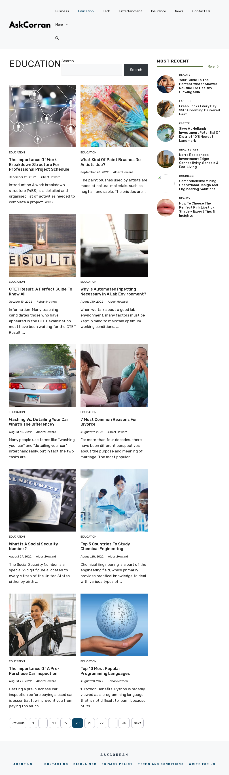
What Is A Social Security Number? (33, 546)
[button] (57, 38)
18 (54, 723)
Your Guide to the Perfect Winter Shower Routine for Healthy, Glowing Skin (198, 86)
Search (67, 61)
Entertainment (130, 11)
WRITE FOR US (202, 764)
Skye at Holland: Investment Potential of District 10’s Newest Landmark (199, 135)
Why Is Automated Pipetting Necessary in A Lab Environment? (113, 292)
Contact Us (201, 11)
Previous (18, 723)
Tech (106, 11)
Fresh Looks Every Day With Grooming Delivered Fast (199, 110)
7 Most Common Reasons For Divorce (109, 422)
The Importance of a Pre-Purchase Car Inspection (34, 671)
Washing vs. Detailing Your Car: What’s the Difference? (39, 422)
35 (124, 723)
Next (137, 723)
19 (65, 723)
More (59, 25)
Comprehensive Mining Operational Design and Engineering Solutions (198, 185)
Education (86, 11)
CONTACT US (56, 764)
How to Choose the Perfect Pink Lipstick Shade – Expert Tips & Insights (197, 209)
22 (102, 723)
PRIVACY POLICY (117, 764)
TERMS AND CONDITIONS (161, 764)
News (179, 11)
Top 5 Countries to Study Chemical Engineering (105, 546)
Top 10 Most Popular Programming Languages (105, 671)
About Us (22, 764)
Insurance (158, 11)
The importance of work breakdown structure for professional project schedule (39, 164)
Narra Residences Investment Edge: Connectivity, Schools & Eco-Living (198, 161)
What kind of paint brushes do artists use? (111, 162)
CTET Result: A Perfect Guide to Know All (40, 292)
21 (89, 723)
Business (62, 11)
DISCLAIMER (84, 764)
